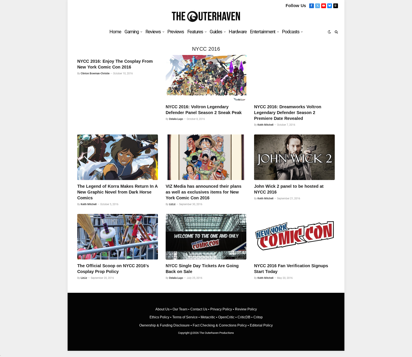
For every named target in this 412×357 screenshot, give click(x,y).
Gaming (131, 31)
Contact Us (198, 309)
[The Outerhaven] (206, 17)
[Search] (336, 32)
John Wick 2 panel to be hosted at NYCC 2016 (289, 189)
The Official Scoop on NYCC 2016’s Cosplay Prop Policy (113, 268)
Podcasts (290, 31)
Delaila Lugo (176, 119)
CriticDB (244, 317)
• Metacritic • (208, 317)
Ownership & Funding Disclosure (165, 325)
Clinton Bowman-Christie (95, 73)
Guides (216, 31)
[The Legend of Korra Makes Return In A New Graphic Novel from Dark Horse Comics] (117, 157)
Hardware (238, 31)
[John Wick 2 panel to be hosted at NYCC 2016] (294, 157)
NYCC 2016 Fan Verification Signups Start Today (291, 268)
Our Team (180, 309)
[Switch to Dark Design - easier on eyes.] (329, 32)
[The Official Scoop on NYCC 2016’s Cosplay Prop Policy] (117, 236)
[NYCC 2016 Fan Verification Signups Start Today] (294, 236)
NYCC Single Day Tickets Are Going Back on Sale (202, 268)
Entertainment (262, 31)
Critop (258, 317)
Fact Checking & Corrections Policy (220, 325)
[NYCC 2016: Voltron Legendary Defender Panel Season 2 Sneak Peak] (206, 78)
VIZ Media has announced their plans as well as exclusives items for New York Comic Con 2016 (203, 192)
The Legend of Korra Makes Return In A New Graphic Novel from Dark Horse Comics (117, 192)
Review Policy (246, 309)
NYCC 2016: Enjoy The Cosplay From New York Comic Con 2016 (115, 64)
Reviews (153, 31)
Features (195, 31)
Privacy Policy (221, 309)
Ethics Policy (160, 317)
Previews (175, 31)
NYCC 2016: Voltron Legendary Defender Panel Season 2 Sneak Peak (204, 109)
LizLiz (172, 204)
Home (115, 31)
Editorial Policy (261, 325)
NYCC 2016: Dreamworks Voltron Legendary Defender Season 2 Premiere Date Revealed (287, 112)
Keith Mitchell (265, 124)
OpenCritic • (228, 317)
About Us (162, 309)
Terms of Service (185, 317)
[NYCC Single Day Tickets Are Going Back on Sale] (206, 236)
